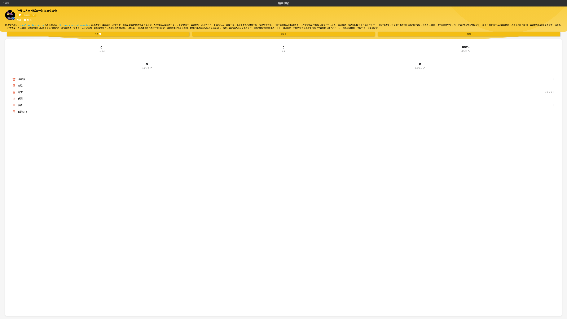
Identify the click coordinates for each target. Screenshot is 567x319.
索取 (20, 85)
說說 (20, 105)
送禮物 (21, 79)
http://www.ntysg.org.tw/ (32, 25)
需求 (20, 92)
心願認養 (23, 111)
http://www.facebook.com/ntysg (75, 25)
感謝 (20, 98)
